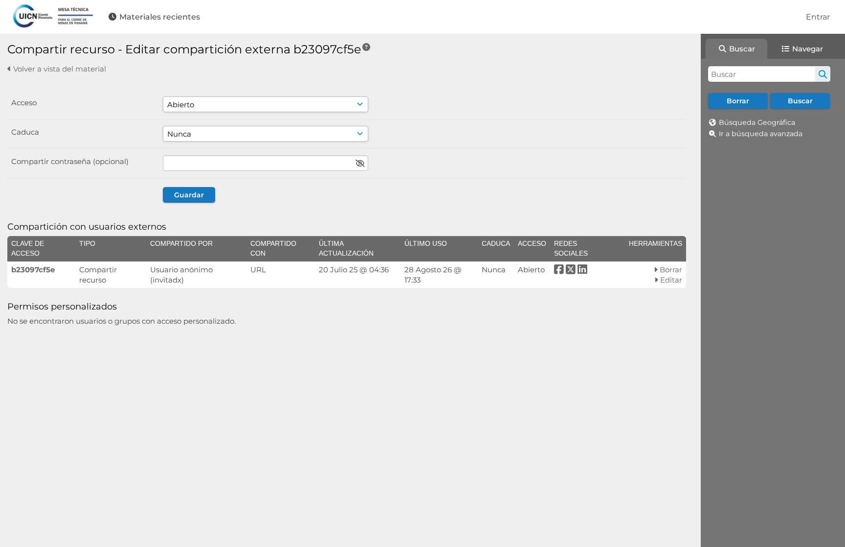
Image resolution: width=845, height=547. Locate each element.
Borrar (670, 269)
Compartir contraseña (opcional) (70, 161)
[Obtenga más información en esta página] (366, 47)
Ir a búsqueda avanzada (760, 133)
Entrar (818, 17)
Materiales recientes (158, 17)
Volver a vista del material (58, 68)
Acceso (24, 102)
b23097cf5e (33, 269)
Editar (670, 280)
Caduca (25, 132)
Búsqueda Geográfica (757, 122)
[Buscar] (822, 74)
